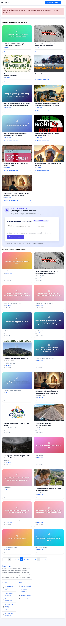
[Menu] (63, 2)
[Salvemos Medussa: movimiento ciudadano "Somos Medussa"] (49, 39)
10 (28, 559)
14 (42, 559)
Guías (4, 583)
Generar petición (16, 237)
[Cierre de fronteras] (49, 68)
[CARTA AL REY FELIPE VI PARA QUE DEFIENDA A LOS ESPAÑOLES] (17, 39)
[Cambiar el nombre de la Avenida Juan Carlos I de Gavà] (17, 159)
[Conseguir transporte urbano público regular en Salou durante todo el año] (49, 99)
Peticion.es (5, 2)
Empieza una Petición (53, 2)
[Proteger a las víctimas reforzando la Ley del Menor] (49, 159)
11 (31, 559)
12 (35, 559)
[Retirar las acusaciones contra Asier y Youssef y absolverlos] (49, 129)
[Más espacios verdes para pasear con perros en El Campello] (17, 69)
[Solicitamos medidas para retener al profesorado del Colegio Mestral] (17, 129)
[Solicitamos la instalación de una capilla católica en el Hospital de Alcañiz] (17, 189)
